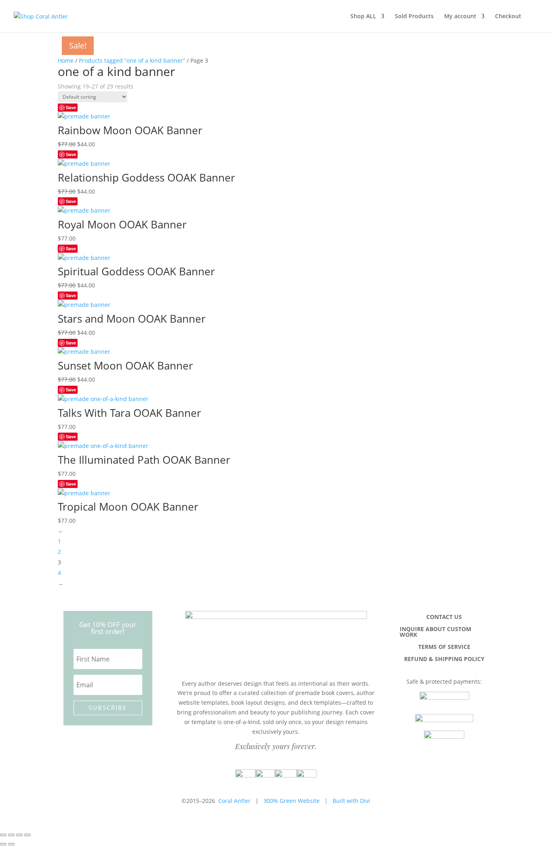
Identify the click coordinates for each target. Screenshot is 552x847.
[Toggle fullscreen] (11, 835)
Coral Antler (234, 801)
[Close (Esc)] (27, 835)
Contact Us (444, 617)
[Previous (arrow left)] (3, 844)
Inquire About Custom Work (435, 632)
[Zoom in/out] (3, 835)
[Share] (19, 835)
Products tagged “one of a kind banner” (132, 60)
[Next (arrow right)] (11, 844)
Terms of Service (444, 647)
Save (71, 107)
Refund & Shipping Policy (444, 659)
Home (66, 60)
